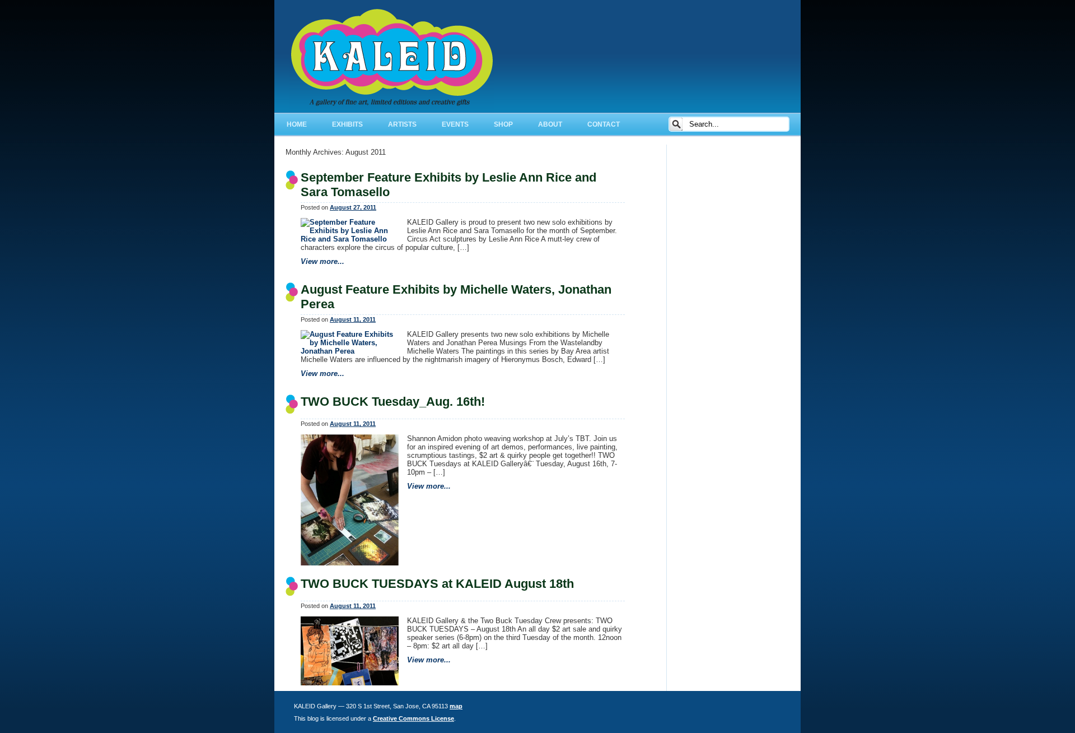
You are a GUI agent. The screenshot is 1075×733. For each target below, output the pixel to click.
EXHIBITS (347, 124)
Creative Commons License (413, 718)
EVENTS (455, 124)
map (456, 706)
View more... (322, 261)
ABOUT (550, 124)
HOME (297, 124)
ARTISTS (402, 124)
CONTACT (603, 124)
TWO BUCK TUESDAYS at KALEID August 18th (437, 584)
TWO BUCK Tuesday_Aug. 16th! (393, 402)
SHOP (503, 124)
